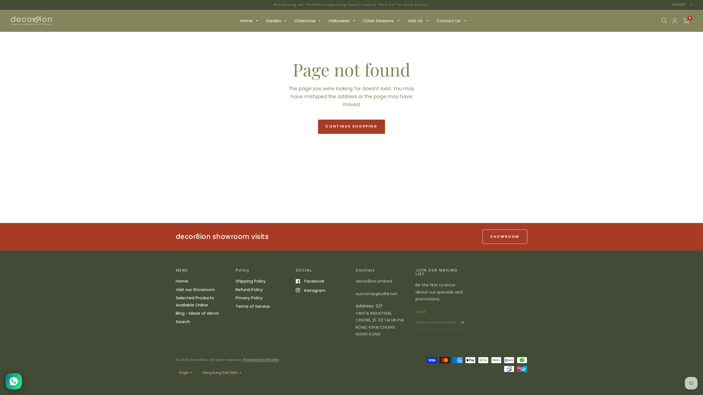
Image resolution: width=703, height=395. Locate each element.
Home (246, 21)
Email (420, 311)
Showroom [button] (505, 236)
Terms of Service (253, 306)
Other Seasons (379, 21)
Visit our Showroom (195, 289)
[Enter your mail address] (461, 322)
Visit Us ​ (415, 21)
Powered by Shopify (261, 359)
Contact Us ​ (449, 21)
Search (183, 322)
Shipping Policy (251, 281)
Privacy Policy (249, 298)
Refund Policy (249, 289)
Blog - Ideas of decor (197, 313)
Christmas (305, 21)
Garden (273, 21)
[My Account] (674, 21)
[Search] (664, 21)
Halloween (339, 21)
